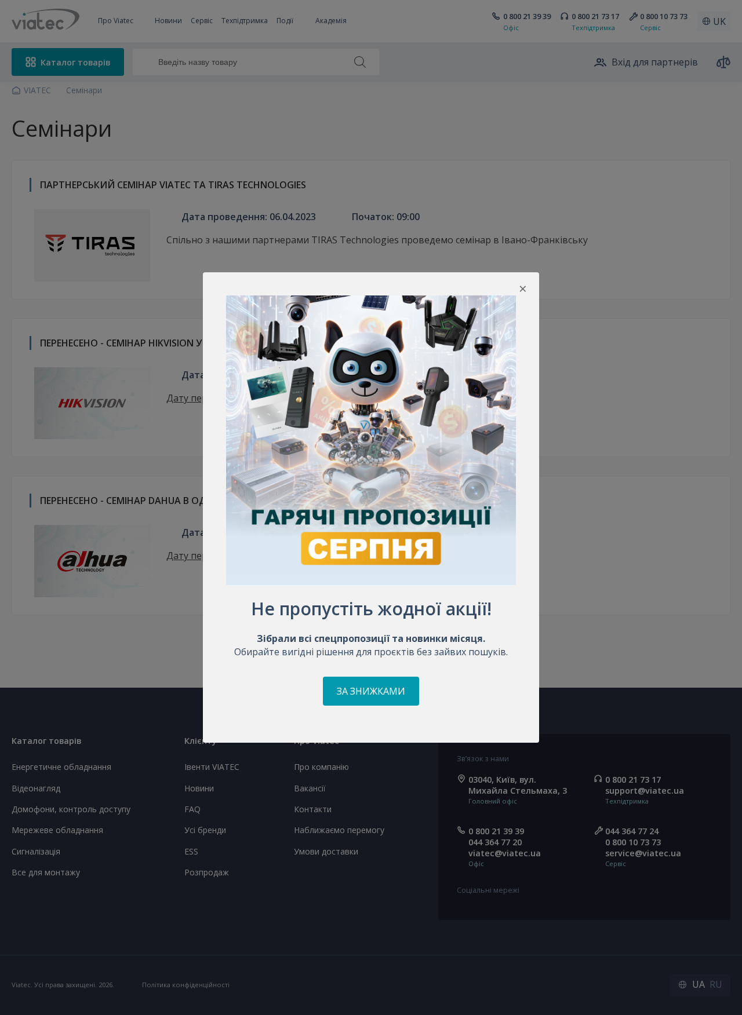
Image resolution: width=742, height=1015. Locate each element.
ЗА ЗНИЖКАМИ (371, 691)
